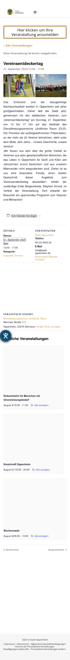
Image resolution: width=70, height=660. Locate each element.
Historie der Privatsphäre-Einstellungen (34, 646)
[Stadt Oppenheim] (15, 12)
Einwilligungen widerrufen (16, 649)
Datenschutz (23, 643)
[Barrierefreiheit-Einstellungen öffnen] (5, 335)
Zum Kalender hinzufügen (24, 216)
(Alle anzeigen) (41, 405)
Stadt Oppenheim (44, 235)
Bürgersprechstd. (56, 549)
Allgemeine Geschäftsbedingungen (48, 643)
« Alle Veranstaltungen (17, 45)
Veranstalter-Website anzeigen (46, 258)
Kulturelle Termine (13, 255)
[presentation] (34, 368)
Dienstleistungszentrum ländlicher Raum (25, 318)
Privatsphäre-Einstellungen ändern (48, 649)
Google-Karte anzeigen (48, 326)
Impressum (9, 643)
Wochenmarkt (12, 530)
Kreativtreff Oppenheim (17, 464)
